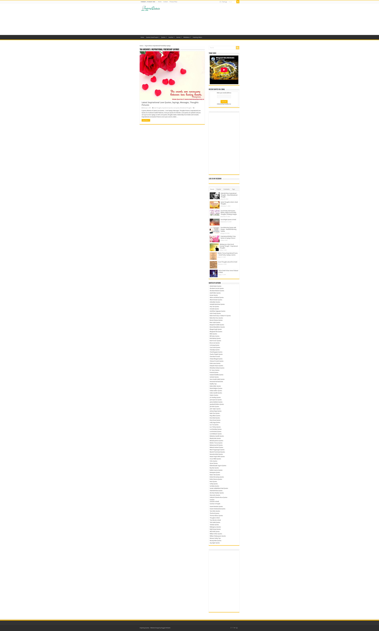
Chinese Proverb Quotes (216, 361)
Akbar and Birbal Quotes (217, 297)
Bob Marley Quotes (215, 338)
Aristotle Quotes (214, 309)
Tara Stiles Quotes (215, 511)
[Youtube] (226, 2)
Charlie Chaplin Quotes (216, 354)
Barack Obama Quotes (216, 320)
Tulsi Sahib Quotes (215, 522)
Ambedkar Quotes (215, 302)
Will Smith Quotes (215, 531)
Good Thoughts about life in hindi (227, 262)
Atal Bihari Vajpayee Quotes (217, 311)
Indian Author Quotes (216, 390)
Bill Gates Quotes (214, 336)
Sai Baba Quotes (214, 486)
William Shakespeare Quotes (218, 536)
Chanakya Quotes (215, 349)
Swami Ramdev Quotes (216, 506)
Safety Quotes (214, 484)
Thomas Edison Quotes (216, 515)
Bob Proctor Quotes (215, 340)
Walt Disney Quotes (215, 529)
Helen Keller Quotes (215, 386)
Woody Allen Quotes (215, 540)
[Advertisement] (202, 19)
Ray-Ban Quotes (214, 468)
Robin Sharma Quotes (216, 479)
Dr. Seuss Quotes (214, 370)
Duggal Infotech (165, 628)
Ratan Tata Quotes (215, 474)
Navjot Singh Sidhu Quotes (217, 456)
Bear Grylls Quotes (215, 322)
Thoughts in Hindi (215, 518)
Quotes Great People (152, 37)
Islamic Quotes (214, 395)
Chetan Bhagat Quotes (216, 359)
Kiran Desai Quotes (215, 420)
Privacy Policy (173, 1)
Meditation (186, 37)
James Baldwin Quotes (216, 402)
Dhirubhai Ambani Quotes (217, 368)
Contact (165, 1)
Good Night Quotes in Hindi (228, 219)
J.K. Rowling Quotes (215, 397)
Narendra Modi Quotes (216, 454)
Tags (233, 189)
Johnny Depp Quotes (215, 411)
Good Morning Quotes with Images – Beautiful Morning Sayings (228, 229)
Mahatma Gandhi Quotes (217, 436)
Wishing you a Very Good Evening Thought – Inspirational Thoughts (229, 246)
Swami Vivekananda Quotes (217, 509)
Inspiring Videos (197, 37)
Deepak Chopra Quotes (216, 365)
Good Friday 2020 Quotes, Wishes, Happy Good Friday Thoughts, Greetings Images (229, 212)
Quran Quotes (214, 463)
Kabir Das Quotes (215, 413)
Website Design (154, 628)
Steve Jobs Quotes (215, 495)
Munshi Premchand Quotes (217, 452)
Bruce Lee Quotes (215, 343)
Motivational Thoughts (186, 108)
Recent (212, 189)
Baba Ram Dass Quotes (216, 318)
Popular (219, 189)
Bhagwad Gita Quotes (216, 331)
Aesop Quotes (214, 295)
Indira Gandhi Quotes (216, 393)
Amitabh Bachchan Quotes (217, 304)
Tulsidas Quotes (214, 524)
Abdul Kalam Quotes (215, 286)
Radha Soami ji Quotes (216, 470)
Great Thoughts (157, 108)
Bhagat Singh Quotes (216, 329)
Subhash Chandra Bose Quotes (218, 497)
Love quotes (176, 108)
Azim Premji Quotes (215, 313)
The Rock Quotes (214, 513)
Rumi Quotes (213, 481)
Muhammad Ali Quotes (216, 445)
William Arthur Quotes (216, 533)
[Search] (237, 1)
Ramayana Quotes (215, 472)
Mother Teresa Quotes (216, 443)
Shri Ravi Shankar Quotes (217, 493)
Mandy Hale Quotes (215, 438)
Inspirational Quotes (167, 108)
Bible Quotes (213, 334)
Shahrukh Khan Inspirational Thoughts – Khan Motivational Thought (229, 195)
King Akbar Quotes (215, 415)
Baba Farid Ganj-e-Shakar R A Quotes (220, 315)
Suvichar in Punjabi (215, 503)
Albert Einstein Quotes (216, 299)
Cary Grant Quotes (215, 347)
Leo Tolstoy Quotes (215, 427)
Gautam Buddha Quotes (216, 374)
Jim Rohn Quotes (214, 406)
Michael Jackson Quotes (216, 440)
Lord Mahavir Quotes (216, 434)
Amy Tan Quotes (214, 306)
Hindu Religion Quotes (216, 388)
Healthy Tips (213, 384)
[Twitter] (224, 2)
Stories (178, 37)
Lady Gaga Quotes (215, 422)
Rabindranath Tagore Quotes (218, 465)
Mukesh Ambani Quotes (216, 447)
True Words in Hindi (215, 520)
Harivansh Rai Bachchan (216, 381)
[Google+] (220, 2)
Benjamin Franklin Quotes (217, 324)
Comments (226, 189)
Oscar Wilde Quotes (215, 459)
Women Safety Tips (215, 538)
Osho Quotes (213, 461)
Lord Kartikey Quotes (216, 429)
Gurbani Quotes (214, 377)
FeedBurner (227, 104)
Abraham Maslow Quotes (217, 290)
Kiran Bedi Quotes (215, 418)
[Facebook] (222, 2)
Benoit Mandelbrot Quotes (217, 327)
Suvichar (170, 37)
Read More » (146, 120)
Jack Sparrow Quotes (216, 399)
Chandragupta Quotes (216, 352)
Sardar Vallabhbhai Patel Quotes (219, 488)
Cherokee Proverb (215, 356)
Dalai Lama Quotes (215, 363)
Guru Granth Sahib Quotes (217, 379)
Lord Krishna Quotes (215, 431)
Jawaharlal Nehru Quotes (217, 404)
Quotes (163, 37)
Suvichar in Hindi (214, 501)
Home (159, 1)
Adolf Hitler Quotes (215, 293)
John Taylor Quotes (215, 409)
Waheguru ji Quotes (215, 527)
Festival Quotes (214, 372)
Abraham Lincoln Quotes (217, 288)
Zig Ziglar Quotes (215, 543)
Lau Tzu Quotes (214, 424)
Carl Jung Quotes (214, 345)
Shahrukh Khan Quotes (216, 490)
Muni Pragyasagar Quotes (217, 449)
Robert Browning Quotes (217, 477)
